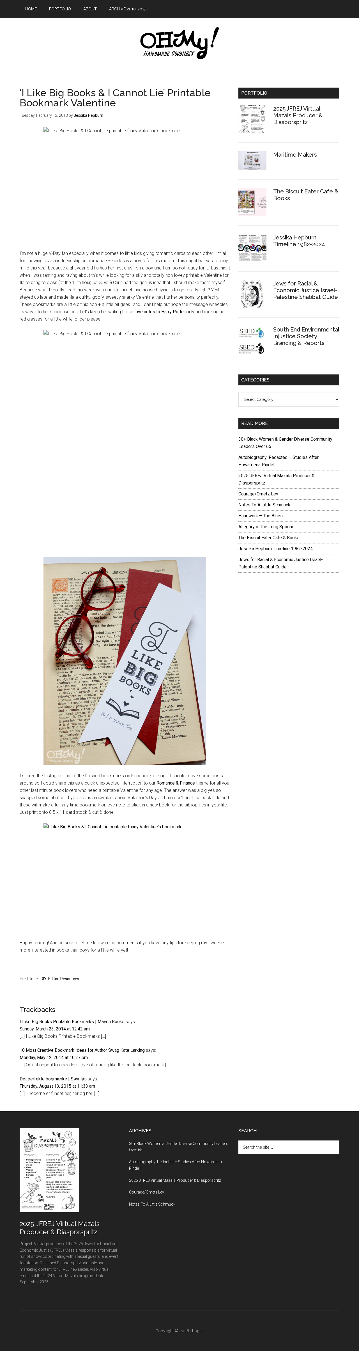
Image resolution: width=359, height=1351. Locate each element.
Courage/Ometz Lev (258, 494)
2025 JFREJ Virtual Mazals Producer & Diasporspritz (298, 115)
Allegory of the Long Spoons (266, 526)
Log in (198, 1331)
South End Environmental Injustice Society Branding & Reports (306, 336)
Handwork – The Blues (260, 515)
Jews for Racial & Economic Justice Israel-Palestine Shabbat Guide (305, 290)
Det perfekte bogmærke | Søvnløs (53, 1079)
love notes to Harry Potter (159, 311)
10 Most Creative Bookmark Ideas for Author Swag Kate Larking (82, 1050)
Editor (53, 979)
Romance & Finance (176, 783)
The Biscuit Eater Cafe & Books (269, 537)
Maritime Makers (295, 154)
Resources (69, 979)
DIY (44, 979)
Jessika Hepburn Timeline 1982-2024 (299, 241)
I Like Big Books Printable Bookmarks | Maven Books (72, 1021)
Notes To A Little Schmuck (264, 505)
